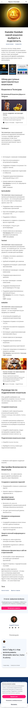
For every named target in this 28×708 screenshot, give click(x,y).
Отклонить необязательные (14, 700)
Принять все (14, 696)
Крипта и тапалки (15, 590)
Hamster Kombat (9, 44)
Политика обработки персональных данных (14, 681)
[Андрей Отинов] (14, 619)
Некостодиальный (16, 132)
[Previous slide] (1, 653)
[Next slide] (26, 653)
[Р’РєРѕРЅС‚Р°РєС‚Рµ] (12, 627)
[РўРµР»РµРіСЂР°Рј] (18, 627)
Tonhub (9, 299)
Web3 (4, 647)
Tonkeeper (10, 187)
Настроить (14, 704)
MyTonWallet (10, 237)
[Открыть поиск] (26, 2)
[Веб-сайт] (9, 627)
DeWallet (9, 355)
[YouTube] (15, 627)
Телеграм (23, 353)
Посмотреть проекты (14, 608)
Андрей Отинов (14, 625)
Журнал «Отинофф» (14, 1)
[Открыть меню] (2, 2)
